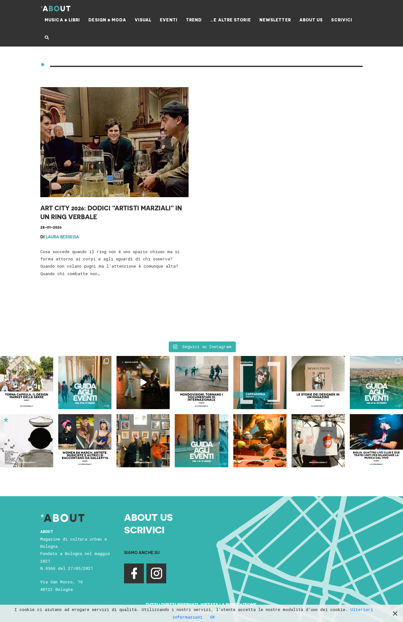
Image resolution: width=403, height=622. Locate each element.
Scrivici (144, 529)
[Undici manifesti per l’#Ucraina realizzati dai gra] (26, 440)
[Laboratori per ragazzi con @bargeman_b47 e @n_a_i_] (376, 440)
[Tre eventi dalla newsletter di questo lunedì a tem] (201, 440)
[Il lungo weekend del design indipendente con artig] (26, 382)
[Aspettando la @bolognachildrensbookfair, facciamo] (376, 382)
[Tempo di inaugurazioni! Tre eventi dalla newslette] (84, 382)
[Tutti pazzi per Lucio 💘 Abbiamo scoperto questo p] (318, 440)
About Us (148, 517)
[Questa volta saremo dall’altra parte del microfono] (143, 440)
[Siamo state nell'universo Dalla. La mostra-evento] (260, 440)
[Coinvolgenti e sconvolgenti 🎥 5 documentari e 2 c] (201, 382)
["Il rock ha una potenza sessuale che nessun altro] (260, 382)
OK (212, 617)
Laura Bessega (62, 236)
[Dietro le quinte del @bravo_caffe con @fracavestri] (143, 382)
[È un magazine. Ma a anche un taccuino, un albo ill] (318, 382)
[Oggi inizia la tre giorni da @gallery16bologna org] (84, 440)
